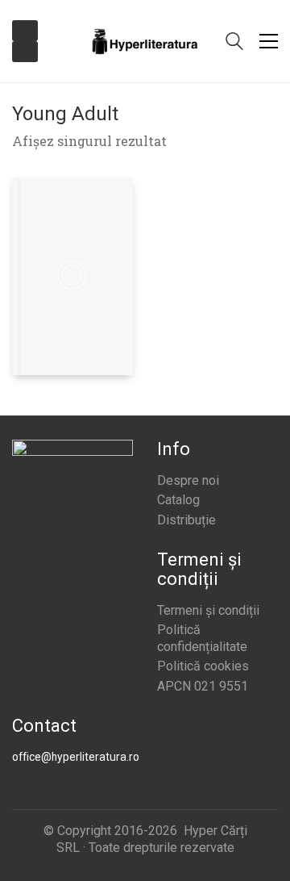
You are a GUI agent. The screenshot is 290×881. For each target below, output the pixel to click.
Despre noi (188, 480)
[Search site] (234, 42)
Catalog (178, 499)
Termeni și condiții (208, 610)
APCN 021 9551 (202, 686)
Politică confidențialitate (202, 638)
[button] (268, 41)
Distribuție (186, 520)
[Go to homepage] (145, 41)
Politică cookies (203, 666)
